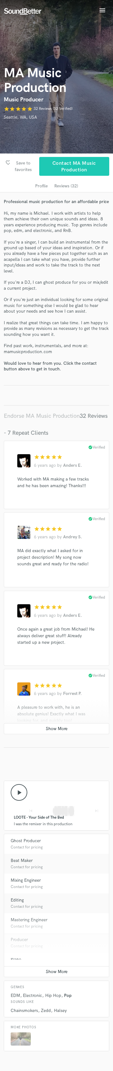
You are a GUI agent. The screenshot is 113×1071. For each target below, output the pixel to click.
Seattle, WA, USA (20, 117)
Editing (17, 900)
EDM (15, 995)
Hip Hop (53, 995)
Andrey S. (72, 537)
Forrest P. (72, 693)
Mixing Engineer (26, 880)
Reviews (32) (66, 186)
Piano (16, 959)
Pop (68, 995)
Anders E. (72, 465)
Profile (41, 186)
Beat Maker (22, 860)
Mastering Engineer (29, 920)
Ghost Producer (26, 840)
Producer (19, 939)
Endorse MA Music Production (42, 416)
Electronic (32, 995)
